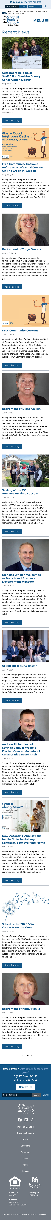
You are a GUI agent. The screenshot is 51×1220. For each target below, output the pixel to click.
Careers (25, 1171)
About (25, 1165)
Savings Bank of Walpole (26, 1214)
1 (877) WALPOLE (25, 1076)
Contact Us (17, 2)
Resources (25, 1152)
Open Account (35, 6)
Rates (25, 1139)
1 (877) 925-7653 (27, 1079)
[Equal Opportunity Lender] (15, 1188)
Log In (23, 6)
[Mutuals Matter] (35, 1188)
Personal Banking (25, 1127)
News (25, 1158)
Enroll (46, 1094)
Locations (25, 1146)
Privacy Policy (43, 1214)
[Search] (45, 6)
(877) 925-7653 (34, 2)
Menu (38, 21)
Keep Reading (11, 120)
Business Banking (25, 1133)
